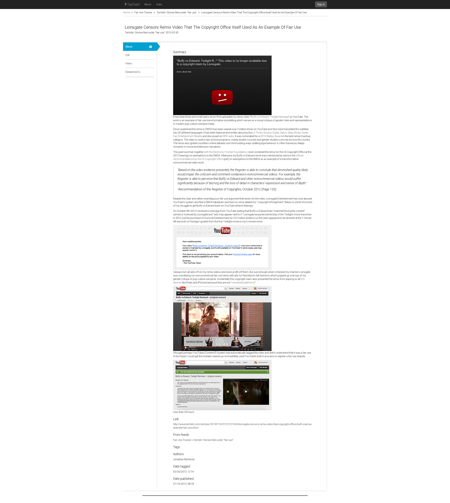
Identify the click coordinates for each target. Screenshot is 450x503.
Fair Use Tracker (143, 12)
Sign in (321, 4)
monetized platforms (243, 282)
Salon (283, 132)
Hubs (159, 4)
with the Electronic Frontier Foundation (225, 152)
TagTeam (133, 4)
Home (126, 12)
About (147, 4)
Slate (290, 132)
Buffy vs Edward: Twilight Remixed (270, 116)
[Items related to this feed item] (152, 72)
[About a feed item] (152, 46)
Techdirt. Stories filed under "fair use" (177, 12)
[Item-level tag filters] (152, 63)
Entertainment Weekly (190, 136)
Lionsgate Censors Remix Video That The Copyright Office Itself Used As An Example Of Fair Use (254, 12)
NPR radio (228, 136)
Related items (133, 72)
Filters (129, 63)
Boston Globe (271, 132)
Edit (128, 55)
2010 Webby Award (271, 136)
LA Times (257, 132)
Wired (297, 132)
